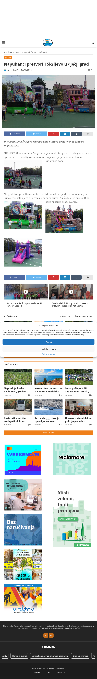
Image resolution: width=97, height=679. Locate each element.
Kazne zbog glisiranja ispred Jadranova (46, 420)
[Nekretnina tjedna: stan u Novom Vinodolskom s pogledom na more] (48, 377)
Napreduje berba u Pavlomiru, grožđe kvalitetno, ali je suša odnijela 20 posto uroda (18, 390)
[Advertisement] (48, 19)
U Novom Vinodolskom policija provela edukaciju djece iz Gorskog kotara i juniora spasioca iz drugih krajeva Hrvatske (78, 420)
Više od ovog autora (82, 316)
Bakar (10, 52)
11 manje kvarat (10, 656)
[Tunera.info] (47, 42)
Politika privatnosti (48, 354)
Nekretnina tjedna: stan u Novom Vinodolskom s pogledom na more (48, 390)
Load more (48, 433)
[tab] (65, 316)
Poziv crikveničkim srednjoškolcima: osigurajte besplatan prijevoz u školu (16, 420)
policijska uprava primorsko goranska (41, 656)
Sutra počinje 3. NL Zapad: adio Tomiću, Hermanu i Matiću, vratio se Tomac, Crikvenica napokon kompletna (77, 390)
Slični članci (65, 316)
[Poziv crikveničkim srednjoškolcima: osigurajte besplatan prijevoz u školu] (18, 407)
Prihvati (48, 342)
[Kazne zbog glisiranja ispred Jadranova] (48, 407)
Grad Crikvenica (72, 656)
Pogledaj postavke (48, 349)
